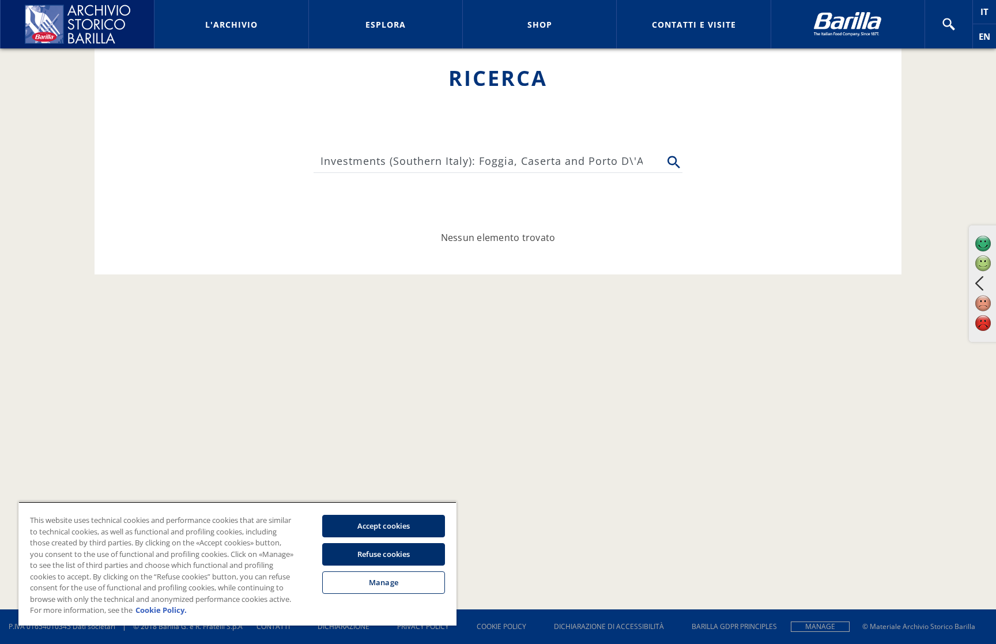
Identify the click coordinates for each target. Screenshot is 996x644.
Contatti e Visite (694, 24)
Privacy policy (423, 626)
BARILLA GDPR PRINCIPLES (734, 626)
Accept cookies (383, 526)
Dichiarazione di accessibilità (609, 626)
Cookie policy (501, 626)
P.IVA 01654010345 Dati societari (62, 626)
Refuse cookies (383, 554)
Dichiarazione (343, 626)
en (987, 39)
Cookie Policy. (161, 610)
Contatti (273, 626)
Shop (539, 24)
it (988, 15)
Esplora (385, 24)
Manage (820, 626)
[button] (948, 24)
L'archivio (231, 24)
